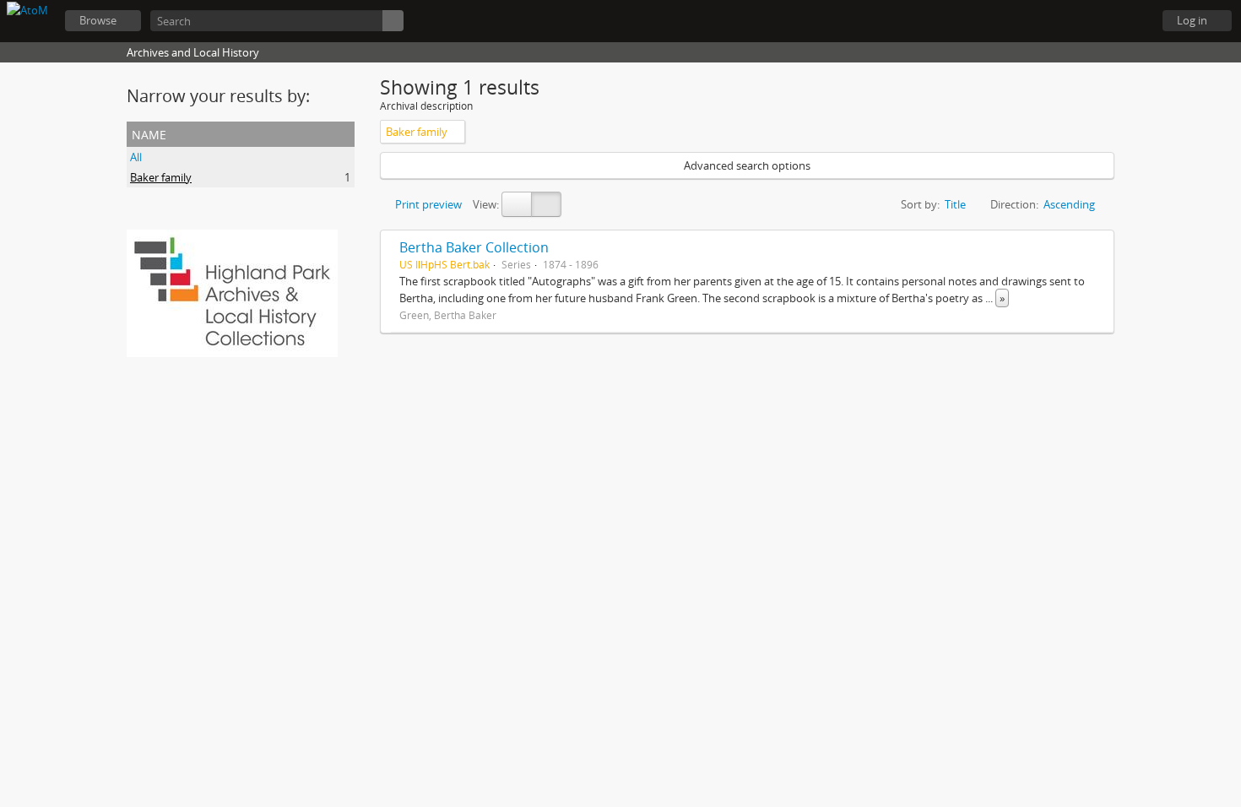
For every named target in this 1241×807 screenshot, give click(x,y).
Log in (1192, 20)
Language (1089, 21)
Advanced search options (747, 165)
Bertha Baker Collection (474, 247)
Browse (98, 20)
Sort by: (920, 204)
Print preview (427, 204)
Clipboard (1047, 21)
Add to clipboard (1096, 247)
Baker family (161, 177)
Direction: (1014, 204)
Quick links (1131, 21)
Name (149, 133)
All (136, 157)
